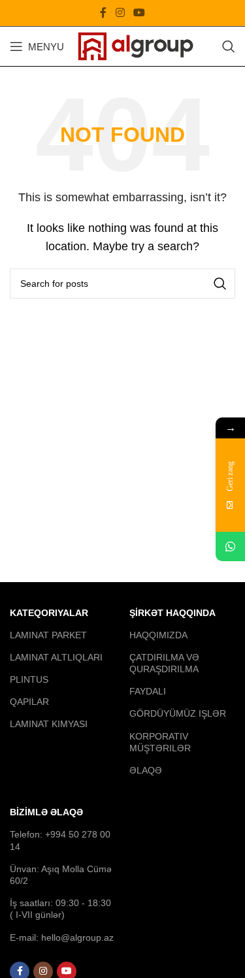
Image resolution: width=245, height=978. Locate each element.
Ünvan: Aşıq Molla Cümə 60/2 (61, 875)
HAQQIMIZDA (158, 635)
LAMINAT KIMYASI (49, 724)
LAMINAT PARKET (48, 635)
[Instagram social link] (120, 13)
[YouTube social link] (139, 13)
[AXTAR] (220, 284)
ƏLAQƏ (145, 770)
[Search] (229, 46)
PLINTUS (29, 679)
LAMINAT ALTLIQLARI (56, 657)
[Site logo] (135, 45)
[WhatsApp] (230, 546)
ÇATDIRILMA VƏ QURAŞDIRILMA (164, 663)
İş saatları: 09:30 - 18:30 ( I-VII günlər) (60, 909)
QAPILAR (29, 701)
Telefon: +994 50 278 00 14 (60, 840)
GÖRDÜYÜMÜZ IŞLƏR (177, 713)
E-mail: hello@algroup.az (62, 937)
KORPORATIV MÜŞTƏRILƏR (160, 742)
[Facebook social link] (103, 13)
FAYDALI (147, 691)
